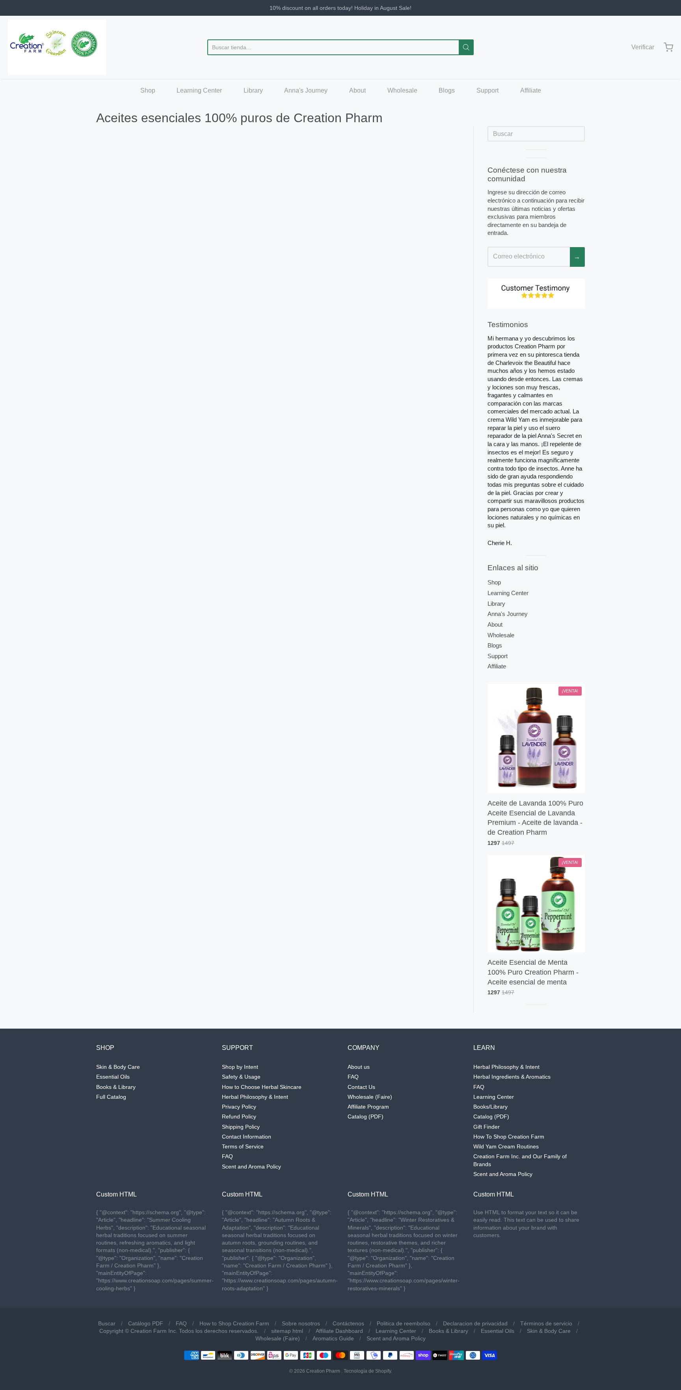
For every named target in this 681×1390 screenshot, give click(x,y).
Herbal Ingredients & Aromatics (512, 1077)
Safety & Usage (241, 1077)
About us (359, 1067)
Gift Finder (486, 1127)
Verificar (642, 47)
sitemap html (287, 1331)
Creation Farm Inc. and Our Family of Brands (520, 1160)
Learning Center (199, 90)
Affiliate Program (368, 1106)
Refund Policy (239, 1116)
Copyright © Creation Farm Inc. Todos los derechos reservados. (179, 1331)
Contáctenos (348, 1323)
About (357, 90)
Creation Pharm (323, 1371)
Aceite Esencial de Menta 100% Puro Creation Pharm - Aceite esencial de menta (533, 972)
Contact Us (361, 1087)
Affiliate (530, 90)
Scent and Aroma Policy (251, 1166)
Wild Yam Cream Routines (506, 1146)
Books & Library (116, 1087)
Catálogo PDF (145, 1323)
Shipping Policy (241, 1127)
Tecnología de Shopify (367, 1371)
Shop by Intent (240, 1067)
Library (253, 90)
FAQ (227, 1156)
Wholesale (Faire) (370, 1097)
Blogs (447, 90)
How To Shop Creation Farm (508, 1136)
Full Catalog (111, 1097)
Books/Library (490, 1106)
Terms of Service (243, 1146)
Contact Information (246, 1136)
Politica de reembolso (403, 1323)
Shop (147, 90)
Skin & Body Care (118, 1067)
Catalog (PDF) (365, 1116)
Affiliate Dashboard (339, 1331)
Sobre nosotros (301, 1323)
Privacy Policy (239, 1106)
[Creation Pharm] (57, 47)
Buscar (106, 1323)
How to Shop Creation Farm (234, 1323)
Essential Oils (113, 1077)
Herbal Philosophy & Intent (255, 1097)
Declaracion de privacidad (475, 1323)
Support (487, 90)
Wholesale (402, 90)
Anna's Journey (305, 90)
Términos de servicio (546, 1323)
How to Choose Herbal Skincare (261, 1087)
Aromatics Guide (333, 1338)
